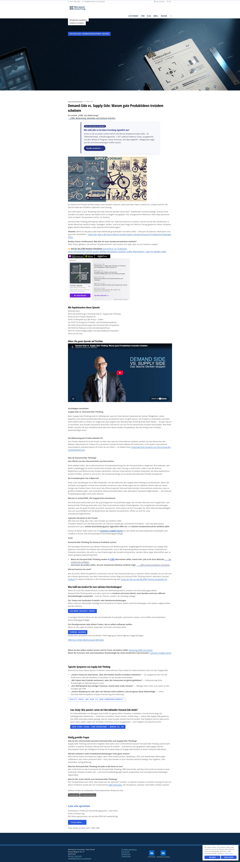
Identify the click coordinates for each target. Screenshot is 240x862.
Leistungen (133, 16)
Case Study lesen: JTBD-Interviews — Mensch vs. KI (98, 727)
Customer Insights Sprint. (161, 653)
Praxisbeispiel (74, 795)
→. (153, 565)
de (170, 1)
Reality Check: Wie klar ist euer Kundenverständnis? (97, 699)
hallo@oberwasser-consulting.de (79, 858)
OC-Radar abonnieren (129, 849)
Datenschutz (125, 854)
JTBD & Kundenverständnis (75, 101)
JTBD (143, 16)
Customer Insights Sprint (111, 531)
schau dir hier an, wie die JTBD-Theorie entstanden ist (144, 579)
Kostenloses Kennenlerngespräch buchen (89, 34)
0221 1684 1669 (92, 828)
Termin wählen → (77, 822)
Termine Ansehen (78, 632)
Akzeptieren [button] (228, 857)
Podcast (71, 579)
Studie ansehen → (94, 148)
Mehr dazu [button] (229, 853)
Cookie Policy (126, 856)
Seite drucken (160, 1)
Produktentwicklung (88, 795)
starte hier (92, 234)
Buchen (164, 16)
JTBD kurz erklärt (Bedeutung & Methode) (86, 640)
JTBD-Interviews (115, 785)
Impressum (125, 852)
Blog (149, 16)
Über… (156, 16)
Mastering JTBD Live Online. (141, 650)
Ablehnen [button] (212, 857)
